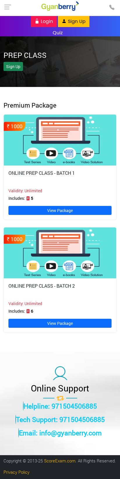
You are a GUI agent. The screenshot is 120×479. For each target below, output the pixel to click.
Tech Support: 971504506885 (60, 419)
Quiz (58, 32)
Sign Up (76, 21)
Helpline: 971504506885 (60, 406)
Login (46, 21)
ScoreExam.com (59, 461)
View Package (60, 210)
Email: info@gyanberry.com (60, 432)
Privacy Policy (16, 472)
